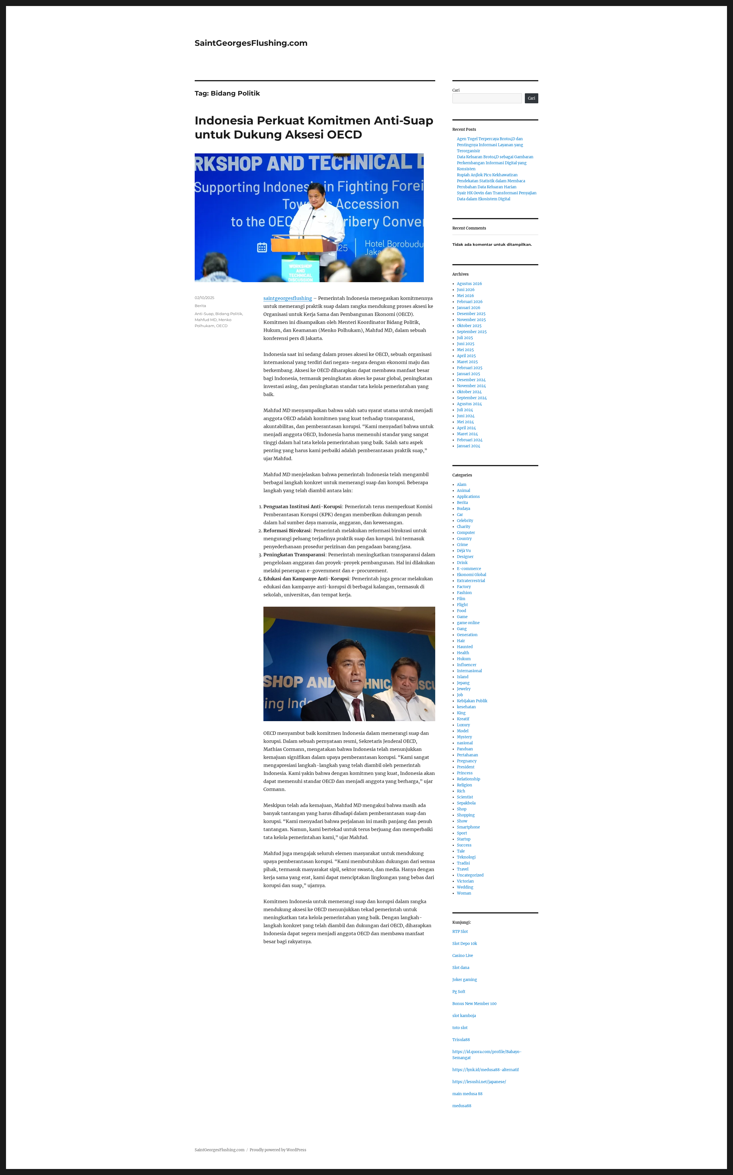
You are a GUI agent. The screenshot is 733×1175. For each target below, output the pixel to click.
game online (468, 622)
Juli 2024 (465, 410)
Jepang (463, 683)
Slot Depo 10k (464, 943)
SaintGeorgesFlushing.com (251, 43)
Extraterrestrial (471, 580)
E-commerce (469, 568)
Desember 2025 (471, 313)
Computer (466, 532)
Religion (464, 785)
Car (460, 514)
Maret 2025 (467, 361)
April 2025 (466, 355)
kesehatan (466, 707)
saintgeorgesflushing (287, 298)
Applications (468, 496)
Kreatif (463, 719)
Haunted (465, 646)
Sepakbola (466, 803)
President (465, 767)
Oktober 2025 (469, 325)
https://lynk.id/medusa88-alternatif (485, 1069)
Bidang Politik (228, 313)
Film (461, 598)
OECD (222, 325)
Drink (462, 562)
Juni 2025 (465, 343)
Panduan (465, 749)
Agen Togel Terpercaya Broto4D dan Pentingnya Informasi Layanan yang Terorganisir (490, 145)
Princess (465, 773)
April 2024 (466, 428)
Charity (463, 526)
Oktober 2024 (469, 391)
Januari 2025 (468, 373)
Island (462, 676)
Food (461, 610)
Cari (456, 90)
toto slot (460, 1027)
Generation (467, 634)
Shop (461, 809)
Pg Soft (458, 991)
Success (464, 845)
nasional (465, 743)
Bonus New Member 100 (474, 1003)
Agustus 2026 (469, 283)
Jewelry (463, 689)
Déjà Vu (464, 550)
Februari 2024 (469, 440)
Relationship (468, 779)
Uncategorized (470, 875)
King (461, 713)
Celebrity (465, 520)
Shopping (466, 815)
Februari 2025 (469, 367)
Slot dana (460, 967)
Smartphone (468, 827)
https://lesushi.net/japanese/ (479, 1081)
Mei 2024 (465, 422)
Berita (200, 305)
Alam (461, 484)
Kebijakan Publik (472, 701)
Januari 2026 (468, 307)
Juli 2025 (465, 337)
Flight (462, 604)
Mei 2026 (465, 295)
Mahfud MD (206, 319)
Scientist (465, 797)
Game (462, 616)
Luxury (463, 725)
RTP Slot (460, 931)
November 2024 (471, 385)
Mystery (464, 737)
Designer (465, 556)
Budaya (463, 508)
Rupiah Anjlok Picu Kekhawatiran (487, 175)
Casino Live (462, 955)
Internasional (469, 670)
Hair (461, 640)
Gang (462, 628)
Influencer (466, 664)
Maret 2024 (467, 434)
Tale (461, 851)
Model (462, 731)
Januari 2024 (468, 446)
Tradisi (463, 863)
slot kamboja (464, 1015)
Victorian (465, 881)
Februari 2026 (470, 301)
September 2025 (472, 331)
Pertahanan (467, 755)
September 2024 (472, 397)
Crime (462, 544)
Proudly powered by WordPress (278, 1150)
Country (464, 538)
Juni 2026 (466, 289)
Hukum (464, 658)
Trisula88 (461, 1039)
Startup (463, 839)
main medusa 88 (467, 1093)
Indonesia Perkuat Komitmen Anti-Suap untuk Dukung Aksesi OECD (314, 127)
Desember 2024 (471, 379)
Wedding (465, 887)
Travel (462, 869)
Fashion (464, 592)
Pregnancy (466, 761)
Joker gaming (464, 979)
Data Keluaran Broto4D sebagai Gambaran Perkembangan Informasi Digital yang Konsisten (495, 163)
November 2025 (471, 319)
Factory (464, 586)
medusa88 (461, 1105)
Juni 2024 (465, 416)
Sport (462, 833)
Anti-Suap (204, 313)
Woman (464, 893)
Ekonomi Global (471, 574)
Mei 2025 (465, 349)
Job (460, 695)
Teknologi (466, 857)
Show (462, 821)
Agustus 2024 (469, 403)
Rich (461, 791)
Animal (463, 490)
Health (463, 652)
